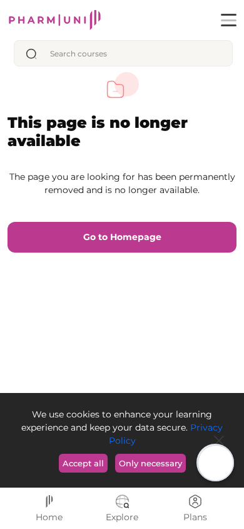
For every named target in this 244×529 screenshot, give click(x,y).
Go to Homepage (122, 237)
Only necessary (150, 463)
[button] (228, 20)
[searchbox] (137, 53)
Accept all (83, 463)
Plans (195, 517)
